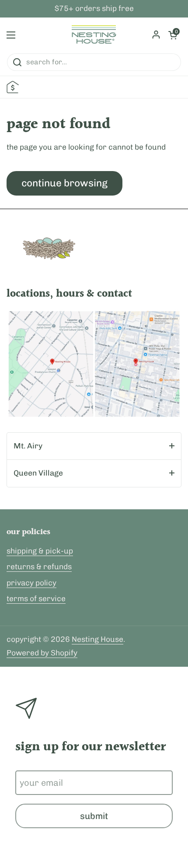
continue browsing (64, 183)
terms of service (36, 598)
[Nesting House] (94, 35)
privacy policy (31, 582)
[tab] (94, 446)
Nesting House (97, 639)
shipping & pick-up (40, 550)
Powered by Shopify (42, 652)
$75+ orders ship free (94, 9)
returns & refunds (39, 566)
